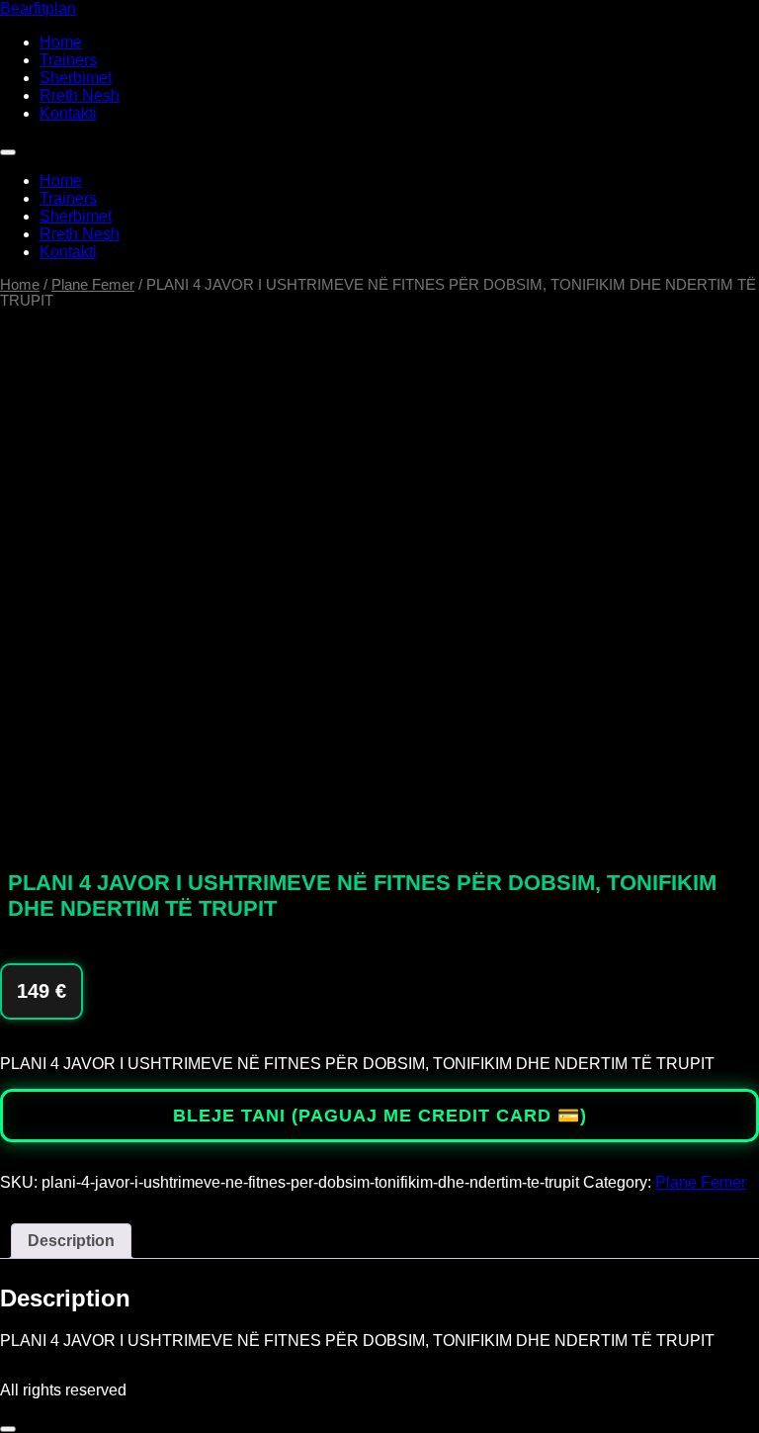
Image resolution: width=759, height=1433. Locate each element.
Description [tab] (71, 1240)
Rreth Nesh (80, 95)
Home (61, 42)
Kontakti (68, 113)
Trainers (68, 59)
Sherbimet (76, 77)
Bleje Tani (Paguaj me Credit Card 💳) (380, 1115)
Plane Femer (92, 285)
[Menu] (8, 152)
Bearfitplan (38, 8)
